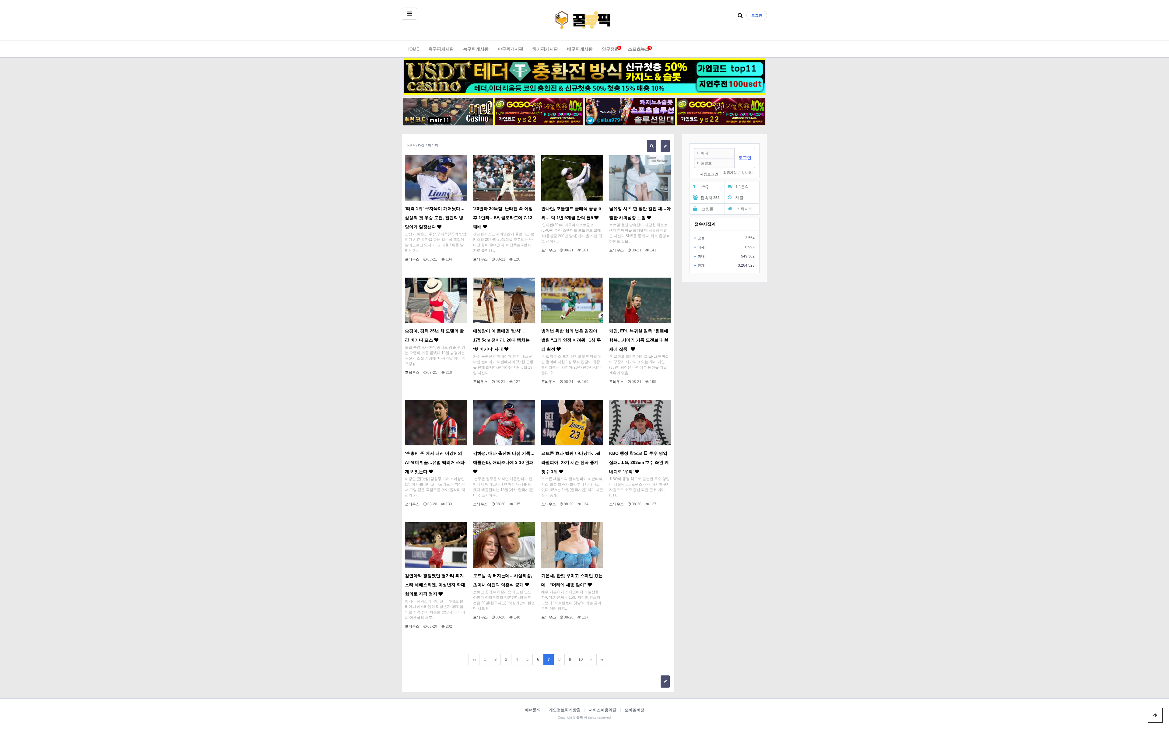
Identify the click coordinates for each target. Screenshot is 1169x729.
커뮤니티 (744, 209)
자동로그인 (709, 174)
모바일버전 (634, 710)
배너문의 (533, 710)
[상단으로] (1155, 715)
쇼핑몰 (707, 209)
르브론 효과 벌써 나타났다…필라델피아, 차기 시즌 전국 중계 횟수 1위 (570, 462)
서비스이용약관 (602, 710)
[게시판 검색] (651, 146)
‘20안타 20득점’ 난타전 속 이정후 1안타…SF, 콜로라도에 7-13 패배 (503, 217)
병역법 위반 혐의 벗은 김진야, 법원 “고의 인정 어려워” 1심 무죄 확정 (571, 340)
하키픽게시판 (545, 49)
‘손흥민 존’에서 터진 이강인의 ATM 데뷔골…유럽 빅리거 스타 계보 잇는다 (435, 462)
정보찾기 (748, 172)
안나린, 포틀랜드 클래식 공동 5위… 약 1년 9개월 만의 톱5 (571, 213)
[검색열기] (740, 15)
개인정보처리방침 (565, 710)
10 (580, 659)
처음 (474, 659)
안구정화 (610, 48)
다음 (591, 659)
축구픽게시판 (441, 49)
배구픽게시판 (580, 49)
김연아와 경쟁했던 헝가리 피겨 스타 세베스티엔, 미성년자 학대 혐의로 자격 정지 (435, 584)
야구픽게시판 (510, 49)
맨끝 (601, 659)
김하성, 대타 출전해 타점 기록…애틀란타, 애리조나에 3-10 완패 (504, 458)
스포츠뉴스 (638, 48)
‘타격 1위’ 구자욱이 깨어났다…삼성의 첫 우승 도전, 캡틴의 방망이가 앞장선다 (435, 217)
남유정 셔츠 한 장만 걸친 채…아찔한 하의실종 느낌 (640, 213)
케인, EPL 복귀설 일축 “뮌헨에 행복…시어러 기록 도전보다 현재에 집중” (638, 340)
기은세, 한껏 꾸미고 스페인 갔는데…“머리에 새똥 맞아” (572, 580)
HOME (412, 49)
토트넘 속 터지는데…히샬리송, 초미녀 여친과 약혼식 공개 (502, 580)
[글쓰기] (665, 146)
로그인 (756, 15)
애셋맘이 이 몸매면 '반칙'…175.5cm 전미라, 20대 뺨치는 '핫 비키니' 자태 (501, 340)
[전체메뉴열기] (409, 14)
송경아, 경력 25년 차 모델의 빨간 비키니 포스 (434, 335)
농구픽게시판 (476, 49)
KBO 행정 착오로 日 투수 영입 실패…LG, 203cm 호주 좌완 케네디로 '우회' (639, 462)
